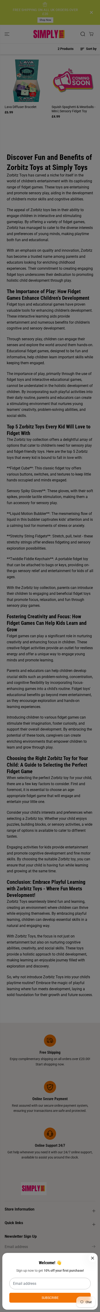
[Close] (92, 1258)
